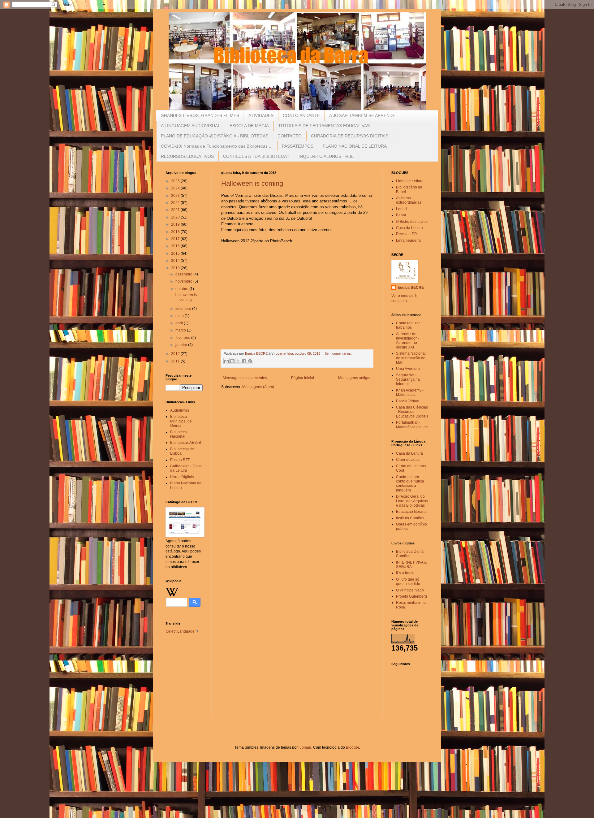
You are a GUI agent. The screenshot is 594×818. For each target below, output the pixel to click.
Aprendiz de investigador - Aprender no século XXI (407, 340)
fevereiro (183, 337)
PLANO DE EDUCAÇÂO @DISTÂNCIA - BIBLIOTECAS (214, 135)
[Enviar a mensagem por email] (226, 361)
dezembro (184, 274)
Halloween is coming (252, 183)
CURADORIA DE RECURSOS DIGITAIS (349, 135)
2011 (176, 361)
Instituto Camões (410, 518)
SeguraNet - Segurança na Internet (408, 379)
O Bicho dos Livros (412, 221)
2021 (176, 210)
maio (180, 316)
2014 (176, 260)
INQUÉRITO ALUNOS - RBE (326, 156)
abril (179, 323)
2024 (176, 188)
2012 (176, 354)
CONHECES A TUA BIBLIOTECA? (256, 156)
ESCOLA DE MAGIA (249, 125)
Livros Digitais (182, 477)
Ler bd (401, 209)
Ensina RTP (180, 460)
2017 (176, 239)
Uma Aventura (408, 368)
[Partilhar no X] (238, 361)
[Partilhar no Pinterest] (250, 361)
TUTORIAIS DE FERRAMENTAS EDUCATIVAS (324, 125)
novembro (184, 281)
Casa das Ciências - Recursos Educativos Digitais (412, 411)
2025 (176, 181)
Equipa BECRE (411, 287)
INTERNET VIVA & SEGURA (411, 564)
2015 (176, 253)
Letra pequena (408, 240)
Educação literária (411, 511)
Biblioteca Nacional (178, 434)
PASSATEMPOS (297, 146)
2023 (176, 195)
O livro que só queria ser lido (408, 581)
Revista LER (406, 234)
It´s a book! (405, 573)
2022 (176, 203)
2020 (176, 217)
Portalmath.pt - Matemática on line (412, 424)
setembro (183, 308)
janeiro (181, 345)
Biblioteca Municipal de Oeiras (181, 421)
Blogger (352, 747)
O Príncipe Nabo (410, 590)
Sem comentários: (338, 353)
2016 (176, 246)
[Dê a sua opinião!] (232, 361)
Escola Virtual (407, 401)
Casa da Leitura (409, 228)
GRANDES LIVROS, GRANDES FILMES (200, 115)
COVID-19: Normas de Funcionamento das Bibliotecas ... (217, 146)
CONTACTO (290, 135)
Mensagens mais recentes (245, 378)
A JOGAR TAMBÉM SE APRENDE (362, 115)
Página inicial (302, 378)
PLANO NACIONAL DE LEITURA (355, 146)
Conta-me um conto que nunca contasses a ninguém (410, 483)
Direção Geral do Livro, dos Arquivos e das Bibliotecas (412, 501)
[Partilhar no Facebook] (244, 361)
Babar (401, 215)
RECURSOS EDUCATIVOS (187, 156)
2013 (176, 268)
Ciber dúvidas (408, 459)
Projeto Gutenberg (411, 596)
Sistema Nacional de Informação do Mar (411, 358)
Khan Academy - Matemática (410, 392)
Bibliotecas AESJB (185, 442)
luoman (305, 747)
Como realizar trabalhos (408, 325)
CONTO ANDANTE (301, 115)
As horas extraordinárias (408, 200)
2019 (176, 224)
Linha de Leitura (410, 181)
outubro (182, 289)
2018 (176, 232)
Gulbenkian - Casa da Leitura (186, 468)
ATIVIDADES (260, 115)
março (181, 330)
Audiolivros (179, 410)
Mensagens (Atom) (258, 387)
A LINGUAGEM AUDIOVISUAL (190, 125)
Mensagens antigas (354, 378)
